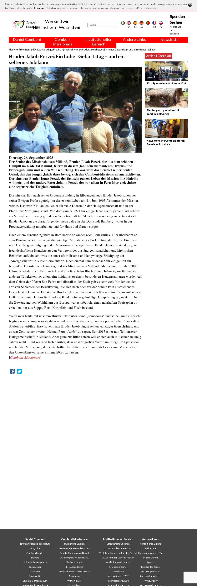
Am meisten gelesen (150, 576)
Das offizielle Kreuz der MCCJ (74, 548)
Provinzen (24, 49)
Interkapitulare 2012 (118, 576)
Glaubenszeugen (74, 562)
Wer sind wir (57, 21)
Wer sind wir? (74, 580)
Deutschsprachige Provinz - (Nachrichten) (55, 49)
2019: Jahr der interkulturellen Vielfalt (118, 553)
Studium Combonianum (35, 580)
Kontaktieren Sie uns (150, 543)
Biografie (35, 548)
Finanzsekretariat (118, 566)
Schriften (35, 571)
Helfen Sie (150, 548)
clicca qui (38, 8)
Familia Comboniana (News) (74, 553)
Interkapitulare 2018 (118, 580)
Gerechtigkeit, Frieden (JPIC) (74, 557)
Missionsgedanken (74, 566)
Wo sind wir (70, 27)
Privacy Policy (151, 580)
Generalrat (118, 571)
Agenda (150, 562)
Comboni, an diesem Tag (150, 553)
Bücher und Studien (74, 543)
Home (12, 49)
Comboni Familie (35, 553)
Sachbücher (35, 566)
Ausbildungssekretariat (118, 562)
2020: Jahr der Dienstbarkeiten (118, 557)
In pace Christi (150, 557)
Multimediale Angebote (35, 562)
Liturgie (35, 557)
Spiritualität (35, 576)
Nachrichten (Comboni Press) (74, 571)
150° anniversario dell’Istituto (35, 543)
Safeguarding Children (118, 543)
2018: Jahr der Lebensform (118, 548)
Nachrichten (44, 27)
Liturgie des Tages (150, 566)
